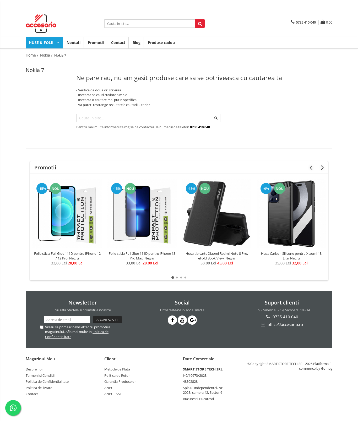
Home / (32, 55)
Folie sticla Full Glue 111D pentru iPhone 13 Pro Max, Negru (142, 256)
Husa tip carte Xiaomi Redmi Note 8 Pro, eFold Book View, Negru (217, 256)
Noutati (73, 42)
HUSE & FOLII (42, 42)
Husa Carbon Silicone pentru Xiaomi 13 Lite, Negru (291, 256)
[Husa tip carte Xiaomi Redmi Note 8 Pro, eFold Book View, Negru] (216, 213)
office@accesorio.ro (285, 324)
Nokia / (46, 55)
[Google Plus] (192, 320)
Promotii (96, 42)
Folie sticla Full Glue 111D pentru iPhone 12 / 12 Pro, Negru (67, 256)
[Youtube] (182, 320)
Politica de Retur (117, 375)
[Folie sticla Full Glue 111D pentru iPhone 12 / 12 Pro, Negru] (67, 213)
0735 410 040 (285, 316)
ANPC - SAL (113, 393)
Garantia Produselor (120, 381)
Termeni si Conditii (40, 375)
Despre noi (34, 369)
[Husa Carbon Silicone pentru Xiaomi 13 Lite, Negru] (291, 213)
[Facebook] (172, 320)
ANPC (108, 387)
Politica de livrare (39, 387)
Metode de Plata (117, 369)
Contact (118, 42)
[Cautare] (200, 23)
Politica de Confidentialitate (47, 381)
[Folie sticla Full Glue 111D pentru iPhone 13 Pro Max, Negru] (142, 213)
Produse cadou (161, 42)
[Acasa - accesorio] (52, 23)
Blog (136, 42)
